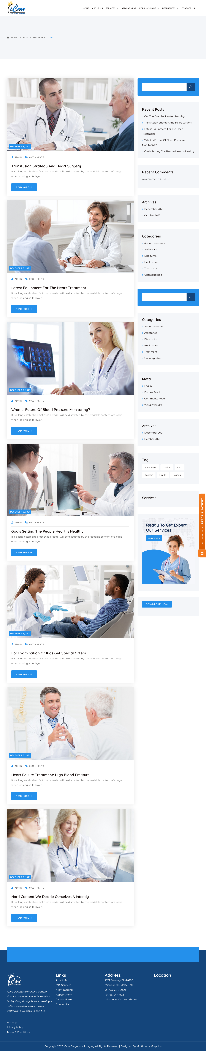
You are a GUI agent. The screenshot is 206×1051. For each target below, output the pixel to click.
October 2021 (152, 215)
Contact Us (188, 8)
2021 (25, 37)
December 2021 (153, 209)
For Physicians (147, 8)
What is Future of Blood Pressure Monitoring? (50, 409)
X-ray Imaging (64, 989)
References (168, 8)
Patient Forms (64, 999)
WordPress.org (153, 405)
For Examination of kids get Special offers (48, 653)
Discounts (150, 255)
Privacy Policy (15, 1027)
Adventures (150, 467)
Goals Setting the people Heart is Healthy (47, 531)
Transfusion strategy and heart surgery (46, 166)
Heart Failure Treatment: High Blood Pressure (50, 774)
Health (162, 475)
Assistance (150, 249)
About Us (97, 8)
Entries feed (152, 392)
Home (86, 8)
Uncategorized (153, 274)
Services (110, 8)
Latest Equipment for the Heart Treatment (48, 287)
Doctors (148, 475)
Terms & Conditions (18, 1032)
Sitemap (12, 1022)
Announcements (154, 243)
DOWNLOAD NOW (157, 604)
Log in (148, 386)
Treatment (150, 268)
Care (179, 467)
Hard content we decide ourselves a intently (50, 896)
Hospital (177, 475)
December (39, 37)
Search (191, 87)
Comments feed (154, 398)
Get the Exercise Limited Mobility (164, 116)
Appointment (129, 8)
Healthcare (151, 262)
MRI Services (63, 985)
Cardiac (167, 467)
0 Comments (36, 157)
